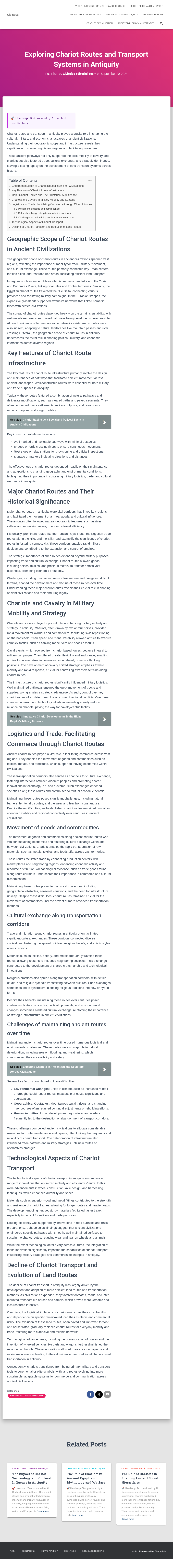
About (13, 1551)
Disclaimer (70, 1551)
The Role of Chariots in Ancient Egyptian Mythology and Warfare (86, 1478)
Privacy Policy (49, 1551)
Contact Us (28, 1551)
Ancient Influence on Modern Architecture (100, 6)
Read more (43, 1511)
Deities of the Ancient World (146, 6)
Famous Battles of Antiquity (122, 15)
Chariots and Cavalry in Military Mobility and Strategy (43, 199)
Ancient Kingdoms (153, 15)
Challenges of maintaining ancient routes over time (45, 217)
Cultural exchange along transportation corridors (44, 213)
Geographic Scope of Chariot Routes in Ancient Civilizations (48, 185)
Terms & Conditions (93, 1551)
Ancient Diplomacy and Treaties (136, 23)
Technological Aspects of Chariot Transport (37, 221)
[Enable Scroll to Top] (166, 1552)
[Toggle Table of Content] (88, 180)
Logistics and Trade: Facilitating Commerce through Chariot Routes (52, 204)
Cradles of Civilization (99, 23)
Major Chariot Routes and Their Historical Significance (44, 194)
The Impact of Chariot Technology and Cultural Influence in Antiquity (31, 1478)
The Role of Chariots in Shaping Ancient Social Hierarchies (139, 1478)
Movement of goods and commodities (39, 208)
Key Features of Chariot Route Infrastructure (38, 190)
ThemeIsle (160, 1551)
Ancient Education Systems (85, 15)
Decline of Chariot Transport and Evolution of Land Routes (46, 226)
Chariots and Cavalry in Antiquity (26, 1396)
